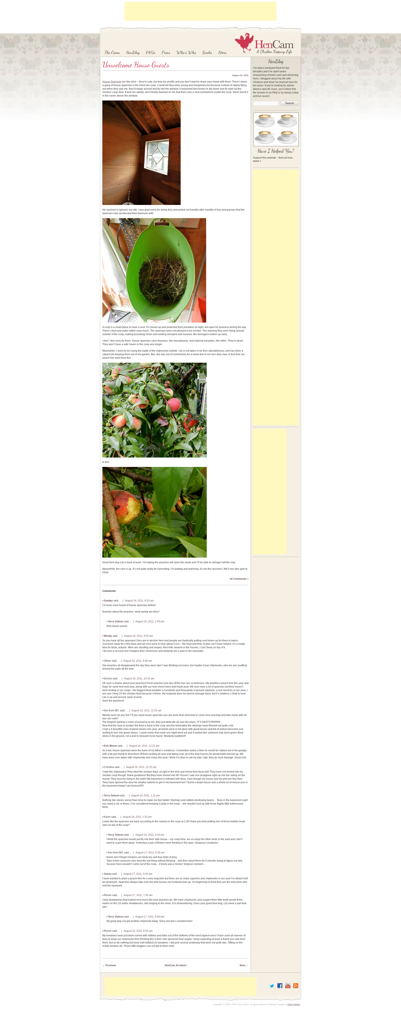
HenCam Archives (176, 965)
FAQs (150, 52)
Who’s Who (186, 52)
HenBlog (133, 52)
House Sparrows (111, 81)
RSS (295, 985)
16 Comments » (239, 578)
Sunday (108, 600)
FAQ (274, 92)
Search (289, 103)
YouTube (287, 985)
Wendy (108, 635)
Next (244, 965)
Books (207, 52)
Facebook (279, 985)
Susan (107, 873)
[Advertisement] (200, 11)
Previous (109, 965)
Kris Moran (110, 745)
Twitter (271, 985)
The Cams (112, 52)
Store (222, 52)
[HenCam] (264, 43)
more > (257, 161)
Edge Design (294, 1004)
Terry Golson (115, 621)
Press (166, 52)
